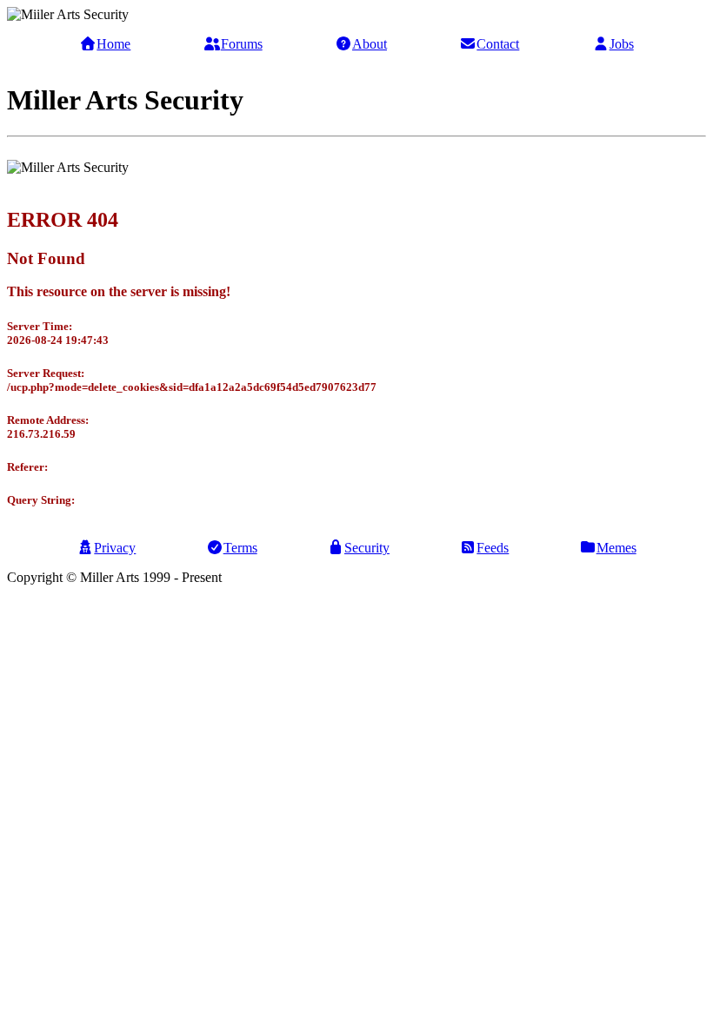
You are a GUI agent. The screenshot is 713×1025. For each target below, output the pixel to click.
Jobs (622, 43)
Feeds (492, 547)
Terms (240, 547)
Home (113, 43)
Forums (242, 43)
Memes (616, 547)
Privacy (115, 547)
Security (367, 547)
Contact (497, 43)
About (369, 43)
